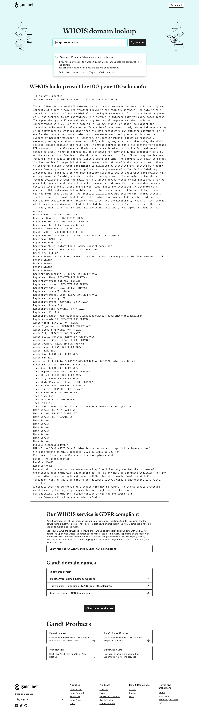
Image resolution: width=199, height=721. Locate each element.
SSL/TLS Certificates (110, 696)
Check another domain (99, 608)
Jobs (72, 703)
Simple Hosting (107, 700)
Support (133, 693)
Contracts (164, 696)
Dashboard (176, 5)
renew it (76, 67)
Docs (131, 696)
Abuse (162, 692)
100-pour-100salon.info (71, 57)
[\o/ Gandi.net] (40, 686)
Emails (102, 693)
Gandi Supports (77, 693)
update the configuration (126, 62)
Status (132, 689)
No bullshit (75, 696)
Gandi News (75, 700)
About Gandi (76, 689)
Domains (104, 689)
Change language (24, 694)
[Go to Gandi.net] (24, 5)
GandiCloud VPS (107, 703)
